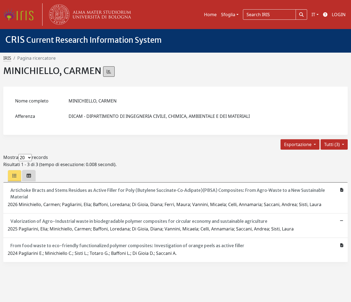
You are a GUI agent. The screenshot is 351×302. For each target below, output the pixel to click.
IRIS (7, 58)
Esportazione (298, 144)
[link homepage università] (88, 14)
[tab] (14, 175)
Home (210, 15)
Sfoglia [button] (228, 15)
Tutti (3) (332, 144)
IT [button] (313, 15)
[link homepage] (20, 14)
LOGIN (339, 15)
